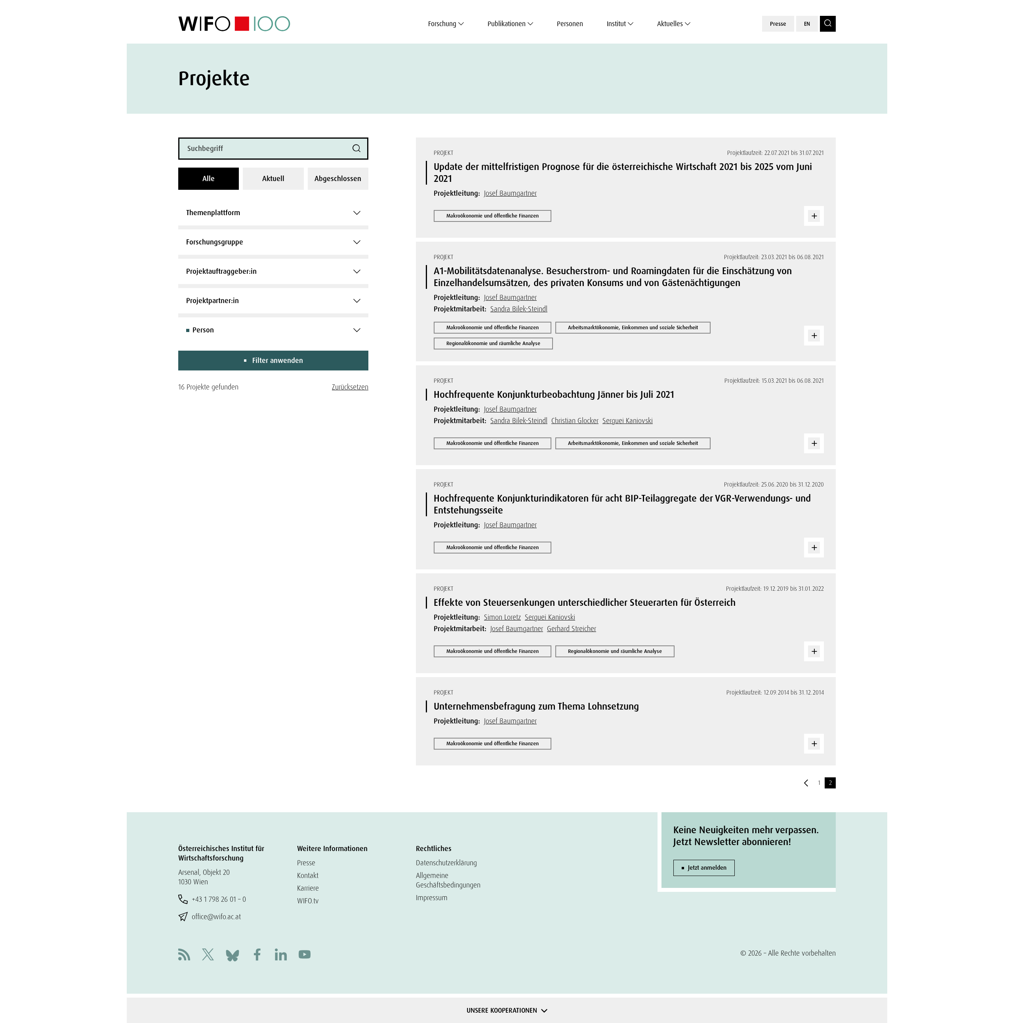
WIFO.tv (308, 900)
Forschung (442, 23)
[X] (208, 955)
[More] (814, 216)
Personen (570, 23)
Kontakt (307, 875)
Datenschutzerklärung (446, 862)
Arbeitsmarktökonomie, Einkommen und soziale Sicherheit (633, 327)
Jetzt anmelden (707, 868)
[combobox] (273, 212)
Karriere (308, 888)
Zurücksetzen (350, 386)
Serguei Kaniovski (627, 420)
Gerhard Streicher (571, 628)
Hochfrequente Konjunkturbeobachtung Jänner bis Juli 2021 (554, 394)
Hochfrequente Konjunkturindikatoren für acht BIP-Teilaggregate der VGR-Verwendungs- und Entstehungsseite (622, 504)
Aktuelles (670, 23)
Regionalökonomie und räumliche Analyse (493, 343)
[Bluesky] (232, 954)
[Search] (828, 24)
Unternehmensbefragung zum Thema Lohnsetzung (536, 706)
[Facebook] (257, 955)
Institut (616, 23)
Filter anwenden (277, 360)
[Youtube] (305, 955)
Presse (778, 23)
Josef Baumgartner (510, 193)
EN (807, 23)
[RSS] (184, 955)
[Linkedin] (281, 955)
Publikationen (507, 23)
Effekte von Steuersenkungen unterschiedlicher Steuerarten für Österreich (585, 602)
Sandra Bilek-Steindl (518, 308)
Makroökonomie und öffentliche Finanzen (492, 215)
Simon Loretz (502, 617)
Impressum (432, 897)
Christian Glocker (574, 420)
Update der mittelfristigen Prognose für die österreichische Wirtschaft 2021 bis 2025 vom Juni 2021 (623, 172)
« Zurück (806, 782)
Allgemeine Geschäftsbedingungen (448, 880)
